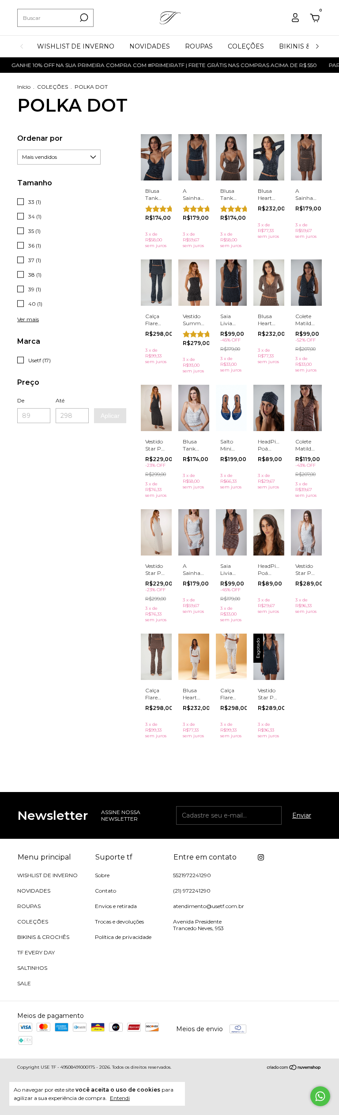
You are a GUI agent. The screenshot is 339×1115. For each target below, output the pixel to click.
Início (23, 86)
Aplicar (110, 415)
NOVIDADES (149, 46)
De (20, 400)
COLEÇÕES (246, 46)
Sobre (102, 875)
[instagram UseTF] (260, 857)
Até (60, 400)
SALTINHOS (32, 968)
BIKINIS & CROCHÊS (43, 937)
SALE (24, 983)
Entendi (120, 1098)
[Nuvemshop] (294, 1068)
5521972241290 (192, 875)
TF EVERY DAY (36, 952)
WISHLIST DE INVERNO (75, 46)
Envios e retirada (116, 906)
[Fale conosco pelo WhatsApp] (320, 1096)
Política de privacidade (123, 937)
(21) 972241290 (192, 890)
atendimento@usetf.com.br (208, 906)
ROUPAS (199, 46)
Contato (105, 890)
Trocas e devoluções (119, 921)
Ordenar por (40, 138)
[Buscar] (83, 17)
